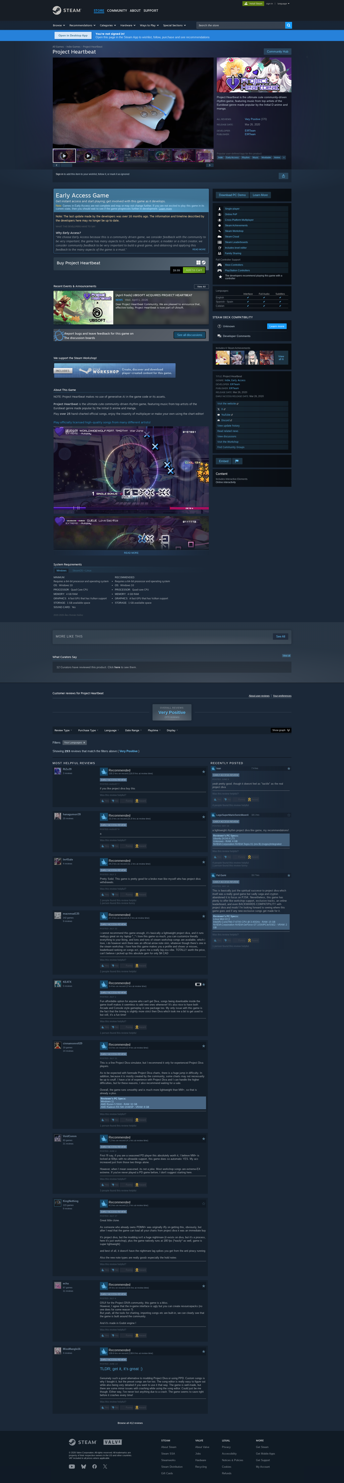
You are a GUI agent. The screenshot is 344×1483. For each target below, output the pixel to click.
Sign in (59, 174)
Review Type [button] (62, 730)
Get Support (263, 1460)
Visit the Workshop (227, 441)
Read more (199, 249)
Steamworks (168, 1460)
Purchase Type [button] (87, 730)
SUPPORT (151, 11)
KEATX (67, 981)
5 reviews (67, 986)
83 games (67, 1140)
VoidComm (70, 1136)
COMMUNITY (117, 11)
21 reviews (68, 1143)
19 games (67, 1047)
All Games (58, 46)
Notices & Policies (232, 1460)
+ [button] (283, 157)
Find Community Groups (230, 447)
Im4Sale (68, 859)
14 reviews (68, 1051)
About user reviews (259, 695)
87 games (67, 1287)
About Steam (168, 1447)
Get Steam (262, 1447)
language (282, 3)
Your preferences (282, 695)
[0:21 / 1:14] (133, 103)
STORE (99, 11)
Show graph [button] (278, 730)
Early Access (232, 157)
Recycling (201, 1466)
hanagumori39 (72, 814)
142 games (68, 918)
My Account (263, 1466)
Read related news (227, 431)
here (117, 667)
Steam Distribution (172, 1466)
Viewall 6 (281, 358)
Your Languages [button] (73, 742)
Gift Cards (167, 1473)
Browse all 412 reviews (130, 1423)
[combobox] (240, 25)
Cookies (226, 1466)
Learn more (165, 208)
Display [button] (171, 730)
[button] (59, 25)
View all (286, 655)
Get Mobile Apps (265, 1453)
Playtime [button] (153, 730)
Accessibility (229, 1453)
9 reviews (67, 921)
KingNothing (70, 1201)
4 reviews (67, 863)
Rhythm (245, 157)
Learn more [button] (277, 326)
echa (66, 1283)
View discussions (226, 436)
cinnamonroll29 (72, 1043)
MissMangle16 (71, 1348)
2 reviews (67, 773)
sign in (269, 3)
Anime (277, 157)
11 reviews (68, 1291)
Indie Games (73, 46)
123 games (68, 1205)
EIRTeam (250, 130)
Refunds (227, 1473)
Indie (220, 157)
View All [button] (201, 286)
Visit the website (227, 403)
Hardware (200, 1460)
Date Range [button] (132, 730)
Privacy (226, 1447)
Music (255, 157)
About (135, 11)
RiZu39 (67, 769)
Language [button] (110, 730)
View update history (228, 425)
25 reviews (68, 818)
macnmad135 (71, 913)
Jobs (198, 1453)
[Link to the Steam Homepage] (67, 13)
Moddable (266, 157)
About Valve (202, 1447)
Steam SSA (168, 1453)
